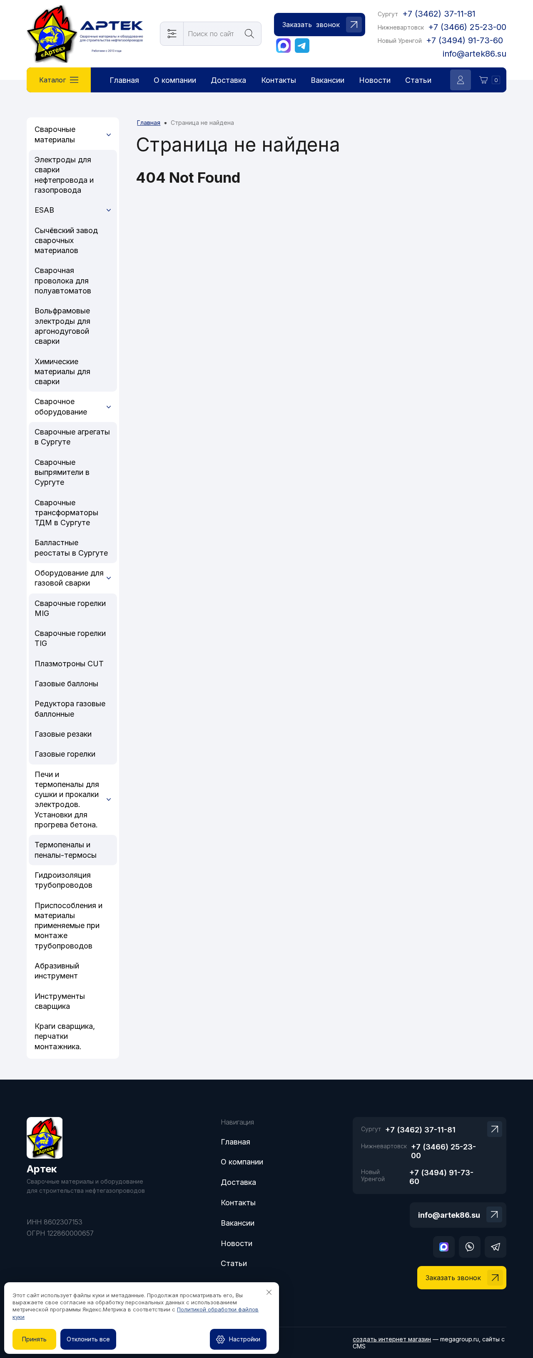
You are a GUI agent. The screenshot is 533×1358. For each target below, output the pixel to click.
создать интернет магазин (392, 1339)
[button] (319, 24)
